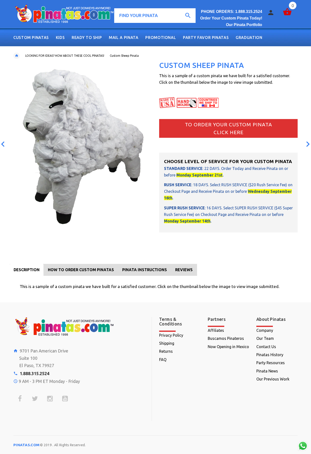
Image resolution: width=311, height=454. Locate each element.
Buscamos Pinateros (226, 338)
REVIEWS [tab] (184, 270)
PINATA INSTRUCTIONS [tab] (144, 270)
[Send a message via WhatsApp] (303, 446)
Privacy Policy (171, 335)
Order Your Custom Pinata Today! (231, 18)
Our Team (265, 338)
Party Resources (270, 363)
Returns (166, 351)
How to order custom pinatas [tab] (81, 270)
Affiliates (216, 330)
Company (264, 330)
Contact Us (266, 346)
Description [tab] (27, 270)
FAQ (162, 359)
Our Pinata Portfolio (244, 25)
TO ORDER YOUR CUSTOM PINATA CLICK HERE (228, 128)
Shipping (166, 343)
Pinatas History (269, 354)
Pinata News (267, 371)
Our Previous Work (272, 379)
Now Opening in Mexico (228, 346)
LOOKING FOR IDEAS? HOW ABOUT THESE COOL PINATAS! (64, 55)
